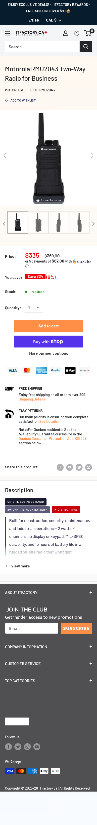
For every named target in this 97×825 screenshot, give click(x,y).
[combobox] (42, 46)
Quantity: (13, 307)
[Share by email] (88, 467)
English (13, 721)
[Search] (86, 46)
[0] (88, 33)
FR (37, 20)
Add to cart (48, 325)
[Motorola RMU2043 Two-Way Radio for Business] (17, 222)
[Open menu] (7, 33)
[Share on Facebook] (60, 467)
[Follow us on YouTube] (36, 746)
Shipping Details (32, 399)
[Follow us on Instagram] (27, 746)
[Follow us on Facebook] (8, 746)
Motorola (14, 90)
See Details (48, 421)
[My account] (65, 33)
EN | (31, 20)
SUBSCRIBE (76, 628)
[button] (58, 263)
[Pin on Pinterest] (69, 467)
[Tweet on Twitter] (79, 467)
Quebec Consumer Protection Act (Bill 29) (52, 438)
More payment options (48, 353)
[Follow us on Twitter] (17, 746)
